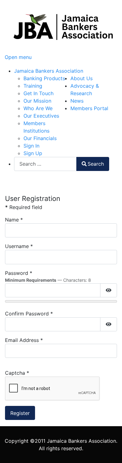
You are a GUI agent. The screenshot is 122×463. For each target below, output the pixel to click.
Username (19, 246)
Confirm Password (29, 313)
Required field (23, 207)
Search (96, 164)
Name (14, 220)
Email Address (24, 340)
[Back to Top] (111, 451)
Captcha (17, 373)
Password (18, 273)
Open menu (18, 57)
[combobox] (45, 164)
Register (20, 413)
